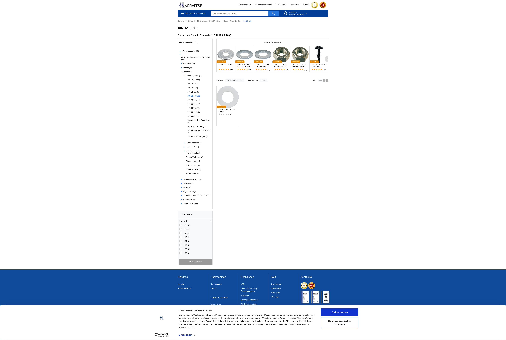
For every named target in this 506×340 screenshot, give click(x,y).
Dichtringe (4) (188, 183)
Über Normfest (216, 284)
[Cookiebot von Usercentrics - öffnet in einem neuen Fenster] (161, 335)
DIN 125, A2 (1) (193, 88)
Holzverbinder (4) (192, 147)
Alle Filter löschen (195, 262)
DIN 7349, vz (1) (193, 100)
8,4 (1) (187, 253)
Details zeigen (185, 335)
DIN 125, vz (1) (193, 84)
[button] (195, 221)
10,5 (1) (187, 225)
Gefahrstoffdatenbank (263, 5)
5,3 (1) (187, 241)
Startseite (181, 21)
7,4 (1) (187, 249)
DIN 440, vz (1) (193, 116)
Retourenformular (184, 288)
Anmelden (292, 14)
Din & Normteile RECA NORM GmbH (209, 21)
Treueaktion (294, 5)
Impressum (245, 296)
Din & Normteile (191, 21)
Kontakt (306, 5)
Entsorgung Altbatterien (249, 300)
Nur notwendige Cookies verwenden (339, 322)
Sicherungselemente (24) (192, 179)
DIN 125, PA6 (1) (193, 96)
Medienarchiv (281, 5)
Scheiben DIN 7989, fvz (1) (197, 137)
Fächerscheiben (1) (193, 161)
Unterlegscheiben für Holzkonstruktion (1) (193, 152)
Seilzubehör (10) (189, 200)
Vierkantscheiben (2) (193, 143)
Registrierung (276, 284)
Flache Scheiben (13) (194, 76)
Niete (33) (186, 187)
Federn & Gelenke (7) (191, 204)
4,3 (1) (187, 237)
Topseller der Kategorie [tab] (272, 42)
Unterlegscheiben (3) (193, 169)
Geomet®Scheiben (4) (194, 157)
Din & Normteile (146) (191, 51)
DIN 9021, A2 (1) (193, 108)
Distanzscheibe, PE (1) (196, 127)
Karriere (213, 288)
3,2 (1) (187, 233)
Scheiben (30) (188, 72)
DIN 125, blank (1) (194, 80)
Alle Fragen (275, 297)
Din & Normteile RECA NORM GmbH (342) (195, 58)
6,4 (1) (187, 245)
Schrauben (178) (189, 64)
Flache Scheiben (235, 21)
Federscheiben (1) (193, 165)
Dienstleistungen (245, 5)
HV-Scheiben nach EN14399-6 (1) (198, 132)
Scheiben (226, 21)
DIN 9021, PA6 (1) (194, 112)
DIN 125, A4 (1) (193, 92)
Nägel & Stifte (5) (189, 192)
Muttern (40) (187, 68)
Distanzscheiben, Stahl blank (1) (198, 121)
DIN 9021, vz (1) (193, 104)
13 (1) (187, 229)
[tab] (195, 220)
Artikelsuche (275, 293)
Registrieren (300, 14)
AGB (242, 284)
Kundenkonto (276, 288)
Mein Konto (293, 12)
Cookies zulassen (340, 312)
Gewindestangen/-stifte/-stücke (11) (196, 195)
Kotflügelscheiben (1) (194, 173)
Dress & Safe (216, 305)
